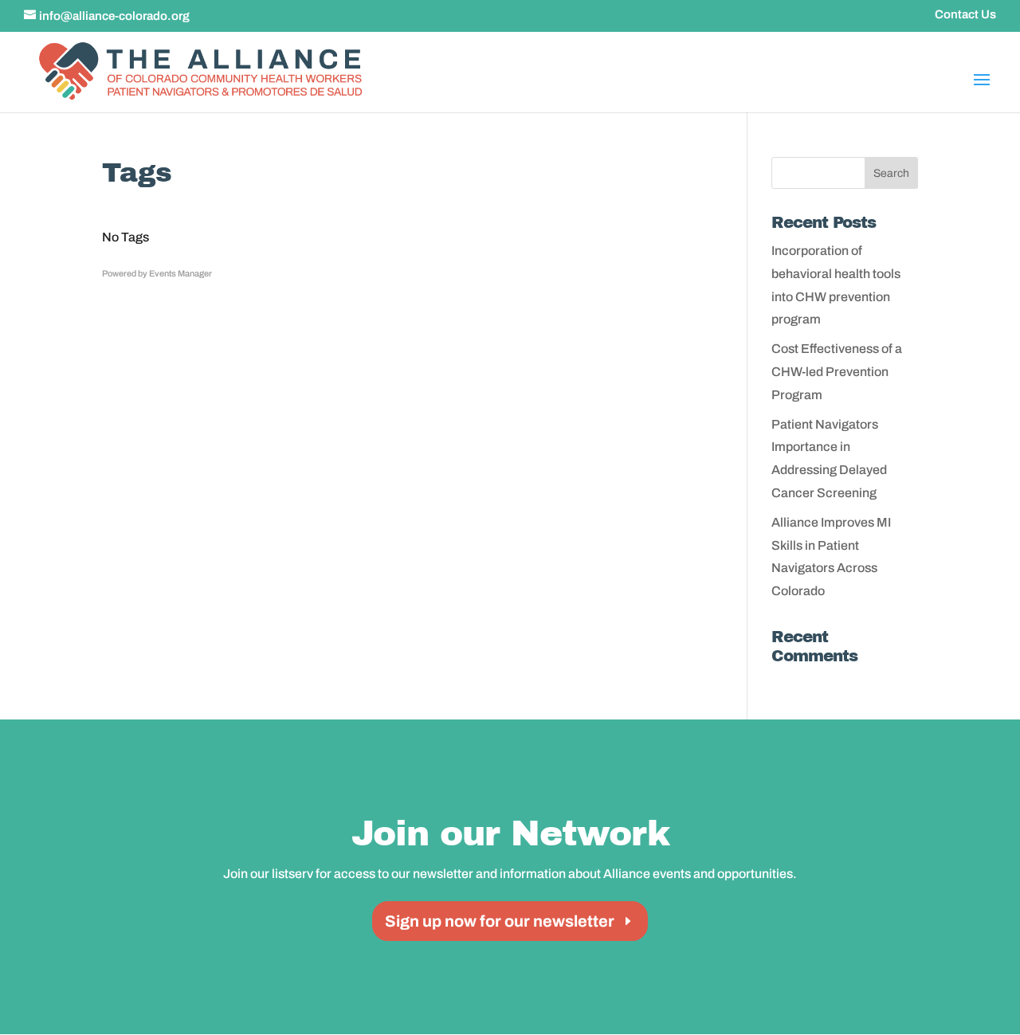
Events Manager (180, 273)
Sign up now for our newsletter (499, 921)
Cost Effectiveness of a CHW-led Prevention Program (836, 372)
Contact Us (965, 15)
